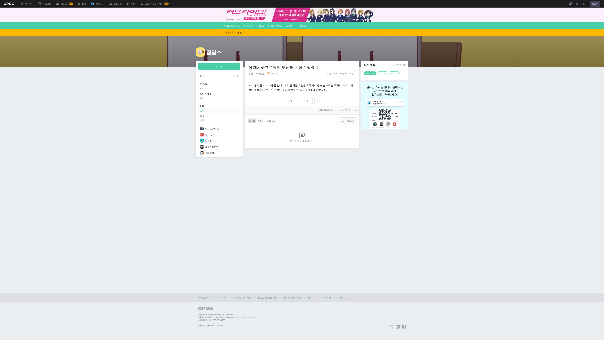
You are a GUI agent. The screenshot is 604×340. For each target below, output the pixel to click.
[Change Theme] (577, 4)
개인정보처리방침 (241, 297)
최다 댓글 (394, 73)
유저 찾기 (249, 25)
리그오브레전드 (231, 25)
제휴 (310, 297)
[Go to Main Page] (9, 4)
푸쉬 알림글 (370, 73)
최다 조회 (383, 73)
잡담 (251, 73)
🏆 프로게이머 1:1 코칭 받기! (231, 32)
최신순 (260, 120)
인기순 (252, 120)
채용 (342, 297)
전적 (27, 4)
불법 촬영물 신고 (291, 297)
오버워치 (291, 25)
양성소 (261, 25)
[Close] (379, 15)
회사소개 (203, 297)
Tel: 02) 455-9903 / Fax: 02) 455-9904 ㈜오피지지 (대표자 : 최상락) (226, 317)
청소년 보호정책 (267, 297)
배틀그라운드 (275, 25)
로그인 (595, 4)
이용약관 (220, 297)
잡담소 (303, 25)
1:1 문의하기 (326, 297)
